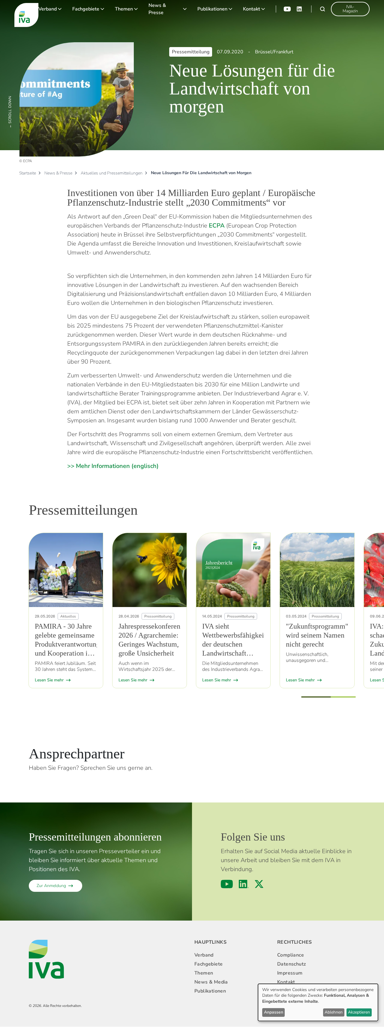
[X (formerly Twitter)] (259, 884)
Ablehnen (334, 1012)
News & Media (211, 982)
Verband (47, 9)
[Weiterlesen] (66, 570)
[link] (350, 9)
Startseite (27, 173)
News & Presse (157, 9)
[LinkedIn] (300, 9)
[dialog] (318, 1002)
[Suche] (322, 9)
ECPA (217, 226)
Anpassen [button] (273, 1012)
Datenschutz (291, 964)
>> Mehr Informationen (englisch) (113, 466)
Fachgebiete (85, 9)
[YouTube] (287, 9)
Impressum (290, 973)
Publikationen (212, 9)
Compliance (290, 955)
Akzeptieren (359, 1012)
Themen (124, 9)
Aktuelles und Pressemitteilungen (111, 173)
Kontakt (251, 9)
